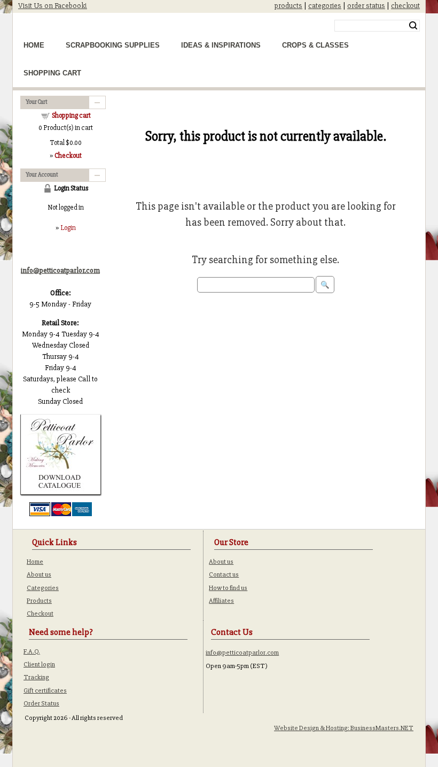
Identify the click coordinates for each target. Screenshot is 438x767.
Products (39, 600)
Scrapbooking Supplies (113, 45)
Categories (43, 588)
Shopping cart (71, 115)
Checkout (40, 613)
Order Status (41, 703)
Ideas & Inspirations (221, 45)
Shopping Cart (52, 73)
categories (324, 5)
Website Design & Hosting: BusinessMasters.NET (343, 728)
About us (39, 574)
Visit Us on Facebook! (52, 5)
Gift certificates (45, 690)
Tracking (36, 677)
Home (34, 45)
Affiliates (221, 600)
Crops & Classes (315, 45)
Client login (39, 664)
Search (413, 26)
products (288, 5)
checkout (405, 5)
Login (68, 228)
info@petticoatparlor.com (242, 652)
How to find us (228, 588)
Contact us (224, 574)
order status (366, 5)
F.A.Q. (32, 651)
